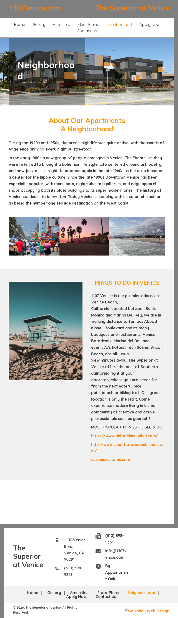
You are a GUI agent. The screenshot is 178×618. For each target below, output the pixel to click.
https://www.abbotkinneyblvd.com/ (124, 435)
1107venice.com (35, 7)
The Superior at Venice (132, 7)
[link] (19, 24)
